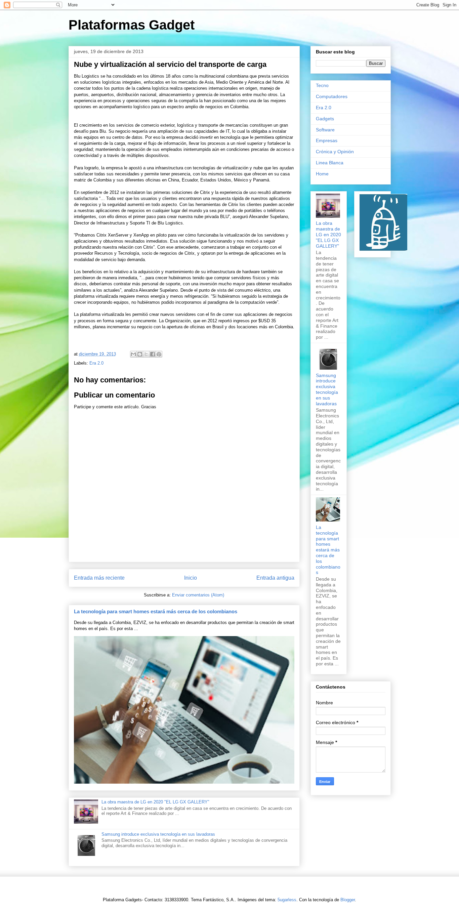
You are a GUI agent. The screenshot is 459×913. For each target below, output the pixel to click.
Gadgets (325, 118)
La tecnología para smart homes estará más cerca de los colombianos (155, 611)
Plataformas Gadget (132, 24)
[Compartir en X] (146, 354)
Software (325, 129)
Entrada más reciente (99, 578)
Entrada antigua (275, 578)
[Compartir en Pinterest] (159, 354)
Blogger (347, 899)
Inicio (190, 578)
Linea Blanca (329, 162)
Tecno (322, 85)
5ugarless (287, 899)
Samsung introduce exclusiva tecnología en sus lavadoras (158, 834)
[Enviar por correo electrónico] (133, 354)
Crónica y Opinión (335, 151)
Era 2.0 (96, 363)
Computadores (331, 96)
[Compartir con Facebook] (152, 354)
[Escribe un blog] (139, 354)
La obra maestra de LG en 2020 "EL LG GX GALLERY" (155, 801)
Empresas (326, 140)
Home (322, 173)
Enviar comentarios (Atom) (198, 594)
